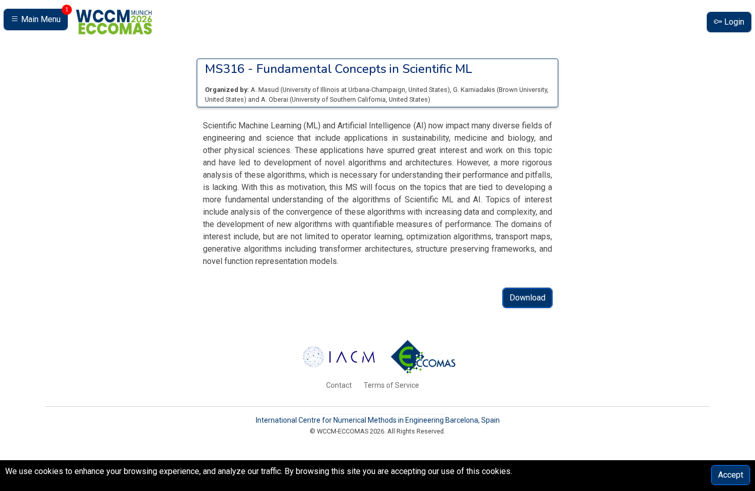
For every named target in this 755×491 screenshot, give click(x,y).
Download (527, 298)
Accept (730, 475)
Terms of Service (391, 385)
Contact (339, 385)
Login (733, 22)
